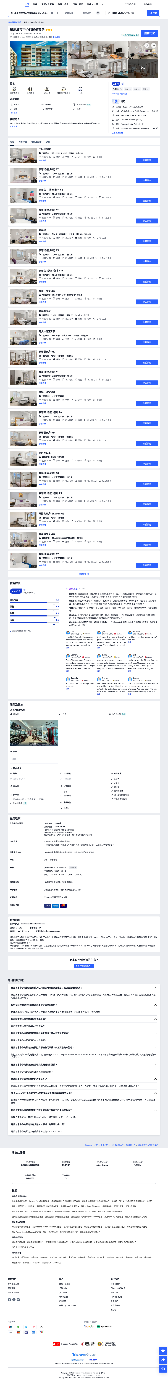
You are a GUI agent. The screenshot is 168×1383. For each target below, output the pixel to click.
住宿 (27, 4)
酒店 (96, 1145)
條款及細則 (64, 1297)
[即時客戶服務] (163, 1369)
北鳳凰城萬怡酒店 (19, 1201)
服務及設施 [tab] (36, 142)
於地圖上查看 (117, 133)
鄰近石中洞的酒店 (50, 1232)
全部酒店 (114, 1301)
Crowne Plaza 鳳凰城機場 (39, 1201)
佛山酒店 (148, 1257)
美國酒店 (104, 1145)
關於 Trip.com (64, 1284)
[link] (130, 4)
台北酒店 (63, 1257)
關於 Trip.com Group (67, 1305)
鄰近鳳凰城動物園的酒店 (90, 1232)
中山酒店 (138, 1257)
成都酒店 (27, 1263)
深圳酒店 (15, 1257)
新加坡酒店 (46, 1263)
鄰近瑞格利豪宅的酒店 (21, 1227)
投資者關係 (115, 1284)
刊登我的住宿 (116, 1297)
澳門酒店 (100, 1257)
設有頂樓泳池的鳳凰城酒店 (105, 1242)
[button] (103, 4)
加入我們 (63, 1292)
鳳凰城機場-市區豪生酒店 (112, 1206)
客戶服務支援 (13, 1284)
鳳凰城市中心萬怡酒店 (70, 1206)
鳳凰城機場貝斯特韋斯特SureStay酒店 (86, 1217)
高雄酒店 (57, 1263)
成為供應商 (115, 1305)
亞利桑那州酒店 (117, 1145)
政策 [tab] (48, 142)
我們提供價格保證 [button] (131, 35)
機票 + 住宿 (92, 4)
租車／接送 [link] (63, 4)
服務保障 (11, 1288)
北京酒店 (129, 1257)
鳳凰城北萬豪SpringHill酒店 (23, 1206)
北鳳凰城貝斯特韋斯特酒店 (47, 1206)
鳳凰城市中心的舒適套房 (27, 29)
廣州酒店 (53, 1257)
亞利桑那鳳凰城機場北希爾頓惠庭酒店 (27, 1217)
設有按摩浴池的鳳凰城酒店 (57, 1242)
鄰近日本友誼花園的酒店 (114, 1227)
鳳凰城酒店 (130, 1145)
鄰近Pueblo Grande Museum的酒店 (26, 1232)
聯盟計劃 (114, 1292)
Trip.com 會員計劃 (118, 1288)
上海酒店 (72, 1257)
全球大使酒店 (130, 1206)
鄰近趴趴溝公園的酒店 (69, 1232)
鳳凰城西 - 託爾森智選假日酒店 (111, 1211)
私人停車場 (116, 714)
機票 (35, 4)
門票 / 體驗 (78, 4)
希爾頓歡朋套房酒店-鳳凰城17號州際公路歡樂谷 (50, 1211)
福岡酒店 (119, 1257)
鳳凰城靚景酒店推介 (35, 1242)
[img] (38, 59)
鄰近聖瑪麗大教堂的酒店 (137, 1227)
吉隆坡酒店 (16, 1263)
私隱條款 (63, 1301)
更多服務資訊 (13, 1292)
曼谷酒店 (81, 1257)
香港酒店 (25, 1257)
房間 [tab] (12, 142)
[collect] (163, 1351)
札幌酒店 (36, 1263)
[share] (163, 1360)
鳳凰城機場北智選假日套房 (136, 1217)
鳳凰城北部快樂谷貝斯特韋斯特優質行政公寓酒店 (132, 1201)
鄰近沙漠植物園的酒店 (73, 1227)
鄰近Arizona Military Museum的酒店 (46, 1227)
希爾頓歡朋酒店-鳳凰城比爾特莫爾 (65, 1201)
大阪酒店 (91, 1257)
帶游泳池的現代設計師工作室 (84, 1211)
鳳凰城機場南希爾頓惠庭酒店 (57, 1217)
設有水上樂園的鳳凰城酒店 (23, 1247)
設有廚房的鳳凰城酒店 (127, 1242)
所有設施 (13, 113)
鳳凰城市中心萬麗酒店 (113, 1217)
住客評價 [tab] (22, 142)
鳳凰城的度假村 (18, 1242)
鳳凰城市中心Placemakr (90, 1206)
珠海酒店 (34, 1257)
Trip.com (88, 1145)
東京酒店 (44, 1257)
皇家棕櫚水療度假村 (20, 1211)
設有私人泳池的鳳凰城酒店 (81, 1242)
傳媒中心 (63, 1288)
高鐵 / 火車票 (47, 4)
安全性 (113, 1310)
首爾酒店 (110, 1257)
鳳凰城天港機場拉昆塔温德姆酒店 (95, 1201)
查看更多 (13, 126)
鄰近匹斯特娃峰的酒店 (93, 1227)
